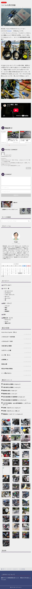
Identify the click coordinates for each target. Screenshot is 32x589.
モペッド (7, 296)
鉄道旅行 (7, 311)
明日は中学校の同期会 (7, 368)
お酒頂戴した (4, 359)
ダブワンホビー (7, 285)
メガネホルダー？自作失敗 (8, 336)
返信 (29, 168)
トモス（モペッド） (10, 294)
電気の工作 (7, 323)
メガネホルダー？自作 (7, 341)
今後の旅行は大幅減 (6, 345)
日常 (4, 314)
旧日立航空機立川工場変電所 (10, 396)
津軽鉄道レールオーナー (9, 414)
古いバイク (7, 298)
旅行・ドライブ (7, 303)
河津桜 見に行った (8, 407)
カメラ (6, 321)
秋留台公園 (4, 364)
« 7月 (2, 276)
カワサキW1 (4, 2)
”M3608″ (9, 31)
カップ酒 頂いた (5, 355)
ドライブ (7, 305)
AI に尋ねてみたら (6, 373)
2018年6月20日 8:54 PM (6, 156)
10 (7, 270)
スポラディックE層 (6, 350)
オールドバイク (9, 291)
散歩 (6, 307)
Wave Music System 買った (9, 332)
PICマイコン (8, 319)
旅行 (6, 309)
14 (24, 270)
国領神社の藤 (6, 390)
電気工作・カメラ (8, 318)
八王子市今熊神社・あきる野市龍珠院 (12, 403)
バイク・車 (6, 288)
